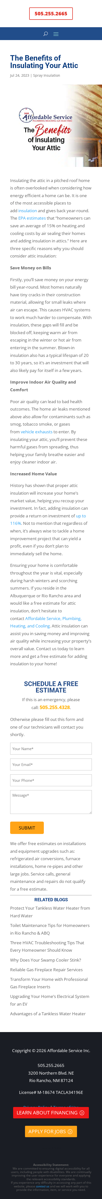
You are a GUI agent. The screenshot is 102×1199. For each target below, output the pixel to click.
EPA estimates (32, 218)
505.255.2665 (51, 13)
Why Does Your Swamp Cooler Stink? (45, 960)
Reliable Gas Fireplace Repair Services (46, 969)
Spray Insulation (46, 75)
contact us (42, 1186)
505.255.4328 (55, 707)
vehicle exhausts (36, 432)
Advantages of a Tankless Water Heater (48, 1013)
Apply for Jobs (47, 1131)
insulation (27, 210)
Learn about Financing (47, 1112)
